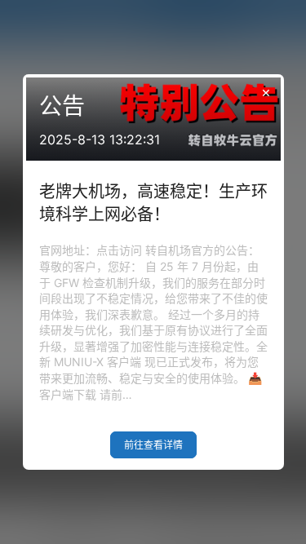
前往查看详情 (153, 445)
